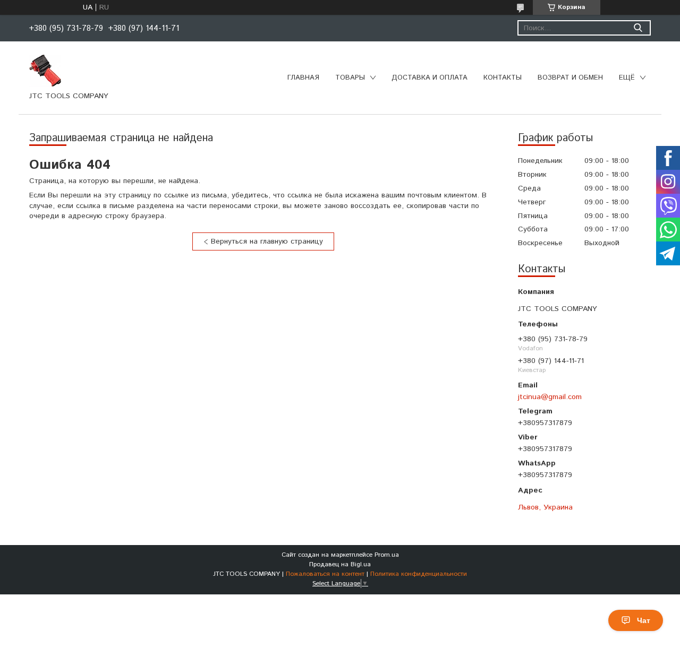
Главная (303, 78)
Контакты (502, 78)
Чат (643, 620)
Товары (350, 78)
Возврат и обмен (570, 78)
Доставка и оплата (430, 78)
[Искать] (638, 27)
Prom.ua (387, 554)
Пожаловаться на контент (325, 573)
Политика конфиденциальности (418, 573)
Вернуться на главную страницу (267, 241)
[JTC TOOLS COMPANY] (45, 70)
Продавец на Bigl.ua (340, 564)
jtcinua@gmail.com (550, 397)
